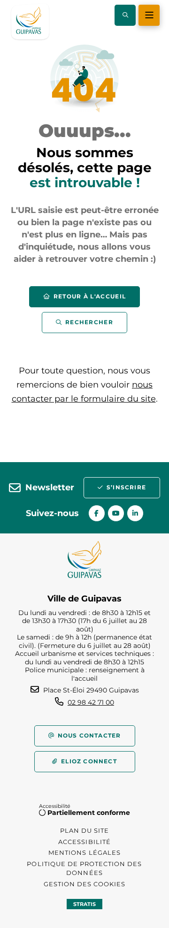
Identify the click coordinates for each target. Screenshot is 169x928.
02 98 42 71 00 (91, 702)
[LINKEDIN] (135, 513)
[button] (125, 15)
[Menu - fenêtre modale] (149, 15)
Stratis (84, 904)
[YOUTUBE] (116, 513)
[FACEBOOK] (96, 513)
